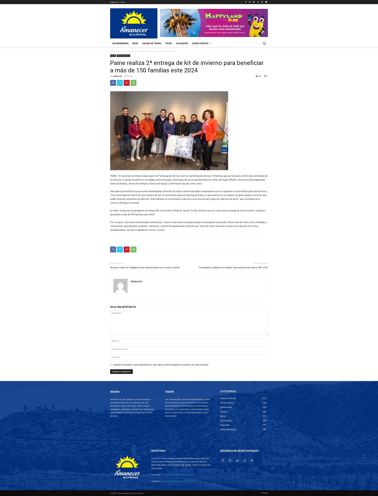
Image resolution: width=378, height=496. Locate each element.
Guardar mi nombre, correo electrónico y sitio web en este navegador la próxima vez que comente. (161, 364)
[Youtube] (266, 2)
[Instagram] (249, 2)
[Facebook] (245, 2)
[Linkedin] (254, 2)
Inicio (112, 51)
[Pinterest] (127, 83)
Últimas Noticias (123, 56)
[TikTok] (258, 2)
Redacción (118, 76)
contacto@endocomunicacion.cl (178, 474)
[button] (264, 43)
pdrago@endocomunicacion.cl (178, 481)
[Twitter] (120, 83)
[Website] (262, 2)
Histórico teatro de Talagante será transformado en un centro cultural (144, 267)
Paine (119, 51)
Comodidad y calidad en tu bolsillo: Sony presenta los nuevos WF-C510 (233, 267)
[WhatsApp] (133, 83)
